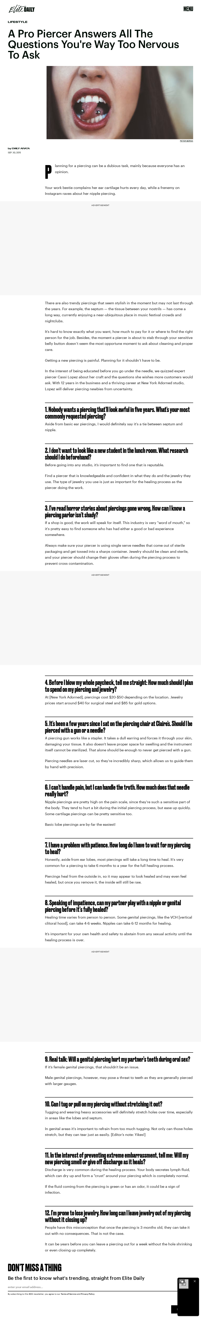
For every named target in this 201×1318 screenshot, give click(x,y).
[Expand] (182, 1281)
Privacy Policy (88, 1294)
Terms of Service (69, 1294)
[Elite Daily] (22, 9)
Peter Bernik (186, 141)
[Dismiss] (195, 1281)
